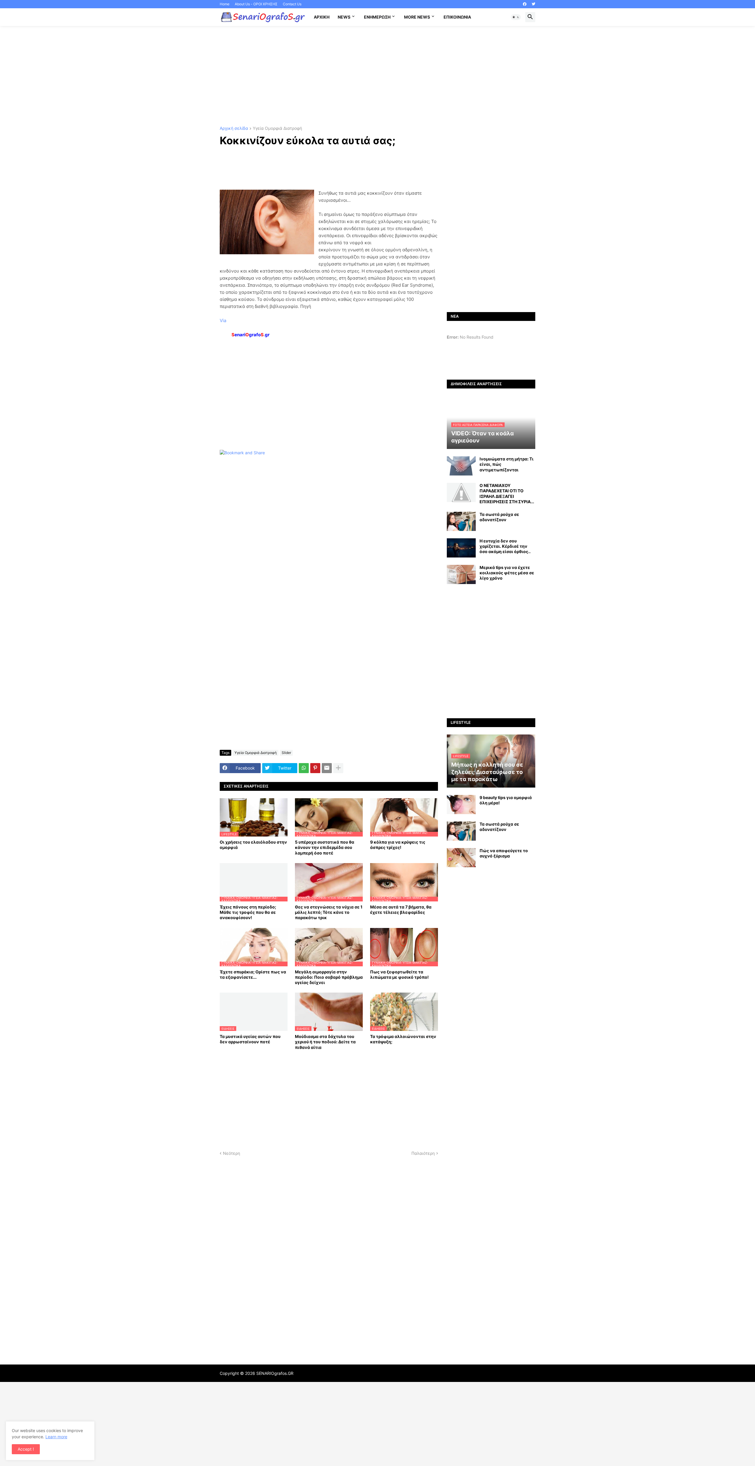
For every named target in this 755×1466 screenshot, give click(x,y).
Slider (286, 752)
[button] (516, 17)
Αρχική (321, 16)
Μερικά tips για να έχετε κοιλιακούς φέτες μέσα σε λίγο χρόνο (507, 573)
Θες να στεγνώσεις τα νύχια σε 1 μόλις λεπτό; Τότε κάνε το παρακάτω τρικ (328, 912)
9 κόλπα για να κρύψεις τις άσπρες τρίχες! (397, 844)
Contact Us (292, 4)
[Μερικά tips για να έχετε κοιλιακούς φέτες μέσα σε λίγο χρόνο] (461, 574)
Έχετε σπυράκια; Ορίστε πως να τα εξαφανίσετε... (253, 974)
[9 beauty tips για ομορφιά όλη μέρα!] (461, 804)
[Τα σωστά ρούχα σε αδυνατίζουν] (461, 521)
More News (417, 16)
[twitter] (533, 4)
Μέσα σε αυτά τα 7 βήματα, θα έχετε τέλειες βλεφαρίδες (400, 909)
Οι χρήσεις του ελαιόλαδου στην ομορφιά (253, 844)
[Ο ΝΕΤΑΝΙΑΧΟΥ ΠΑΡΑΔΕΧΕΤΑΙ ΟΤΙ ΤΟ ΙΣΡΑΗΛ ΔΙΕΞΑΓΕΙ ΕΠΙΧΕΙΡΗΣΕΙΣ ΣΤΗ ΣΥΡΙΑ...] (461, 492)
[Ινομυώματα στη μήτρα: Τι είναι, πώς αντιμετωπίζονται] (461, 465)
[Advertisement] (377, 76)
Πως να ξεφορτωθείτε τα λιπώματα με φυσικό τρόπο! (399, 974)
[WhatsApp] (304, 768)
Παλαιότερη (423, 1153)
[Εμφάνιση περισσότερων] (338, 768)
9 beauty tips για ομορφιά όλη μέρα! (506, 800)
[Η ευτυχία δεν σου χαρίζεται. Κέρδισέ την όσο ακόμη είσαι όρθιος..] (461, 547)
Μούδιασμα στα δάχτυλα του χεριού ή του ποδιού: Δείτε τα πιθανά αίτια (325, 1042)
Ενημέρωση (377, 16)
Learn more (56, 1436)
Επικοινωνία (457, 16)
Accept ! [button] (26, 1449)
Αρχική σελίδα (234, 128)
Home (224, 4)
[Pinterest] (315, 768)
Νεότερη (231, 1153)
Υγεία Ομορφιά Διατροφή (277, 128)
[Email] (327, 768)
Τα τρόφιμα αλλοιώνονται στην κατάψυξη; (403, 1039)
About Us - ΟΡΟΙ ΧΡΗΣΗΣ (256, 4)
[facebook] (524, 4)
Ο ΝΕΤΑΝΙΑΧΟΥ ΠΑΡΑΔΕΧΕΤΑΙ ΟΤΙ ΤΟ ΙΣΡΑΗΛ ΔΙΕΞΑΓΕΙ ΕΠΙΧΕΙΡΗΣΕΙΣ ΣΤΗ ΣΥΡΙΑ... (507, 493)
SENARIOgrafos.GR (274, 1373)
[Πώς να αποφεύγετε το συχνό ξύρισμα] (461, 857)
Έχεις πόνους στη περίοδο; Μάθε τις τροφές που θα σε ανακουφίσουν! (248, 912)
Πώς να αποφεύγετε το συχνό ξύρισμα (504, 853)
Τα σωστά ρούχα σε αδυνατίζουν (499, 517)
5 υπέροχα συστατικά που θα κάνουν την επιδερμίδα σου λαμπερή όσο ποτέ (324, 847)
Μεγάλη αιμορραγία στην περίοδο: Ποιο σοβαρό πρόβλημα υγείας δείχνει (329, 977)
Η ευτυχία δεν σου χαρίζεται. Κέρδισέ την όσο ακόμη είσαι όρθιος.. (505, 546)
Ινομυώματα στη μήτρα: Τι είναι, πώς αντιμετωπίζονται (507, 464)
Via (223, 320)
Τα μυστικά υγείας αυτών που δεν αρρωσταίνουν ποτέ (250, 1039)
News (344, 16)
